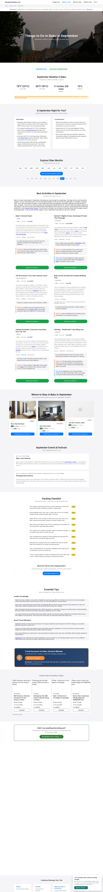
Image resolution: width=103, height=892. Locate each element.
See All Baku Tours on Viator (51, 736)
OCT (71, 168)
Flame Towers (34, 309)
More (95, 2)
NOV (77, 168)
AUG (60, 168)
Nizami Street (24, 138)
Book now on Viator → (32, 267)
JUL (54, 168)
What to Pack (88, 2)
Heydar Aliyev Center (31, 208)
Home (6, 6)
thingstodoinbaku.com (12, 2)
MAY (43, 168)
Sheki (76, 231)
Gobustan (17, 637)
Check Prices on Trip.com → (23, 434)
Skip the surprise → (81, 887)
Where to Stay (77, 2)
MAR (31, 168)
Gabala (68, 233)
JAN (20, 168)
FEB (26, 168)
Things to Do (56, 2)
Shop (73, 506)
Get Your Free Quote (34, 658)
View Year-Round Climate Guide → (51, 173)
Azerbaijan (78, 243)
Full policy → (90, 9)
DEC (83, 168)
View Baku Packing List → (51, 573)
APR (37, 168)
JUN (48, 168)
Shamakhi (18, 350)
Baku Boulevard (32, 130)
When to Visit (66, 2)
